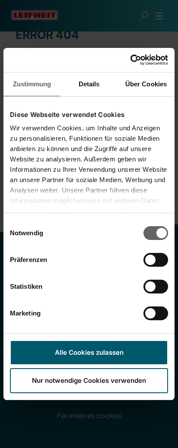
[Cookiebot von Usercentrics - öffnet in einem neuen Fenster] (130, 60)
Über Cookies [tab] (146, 84)
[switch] (155, 260)
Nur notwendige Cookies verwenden (89, 380)
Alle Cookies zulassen (89, 352)
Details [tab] (89, 84)
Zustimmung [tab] (32, 84)
